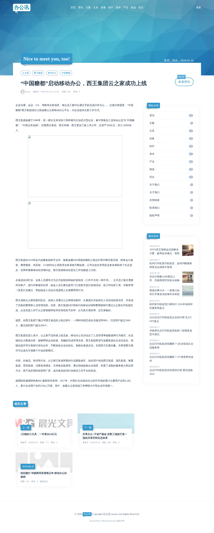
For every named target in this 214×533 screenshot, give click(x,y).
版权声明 (170, 215)
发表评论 (184, 80)
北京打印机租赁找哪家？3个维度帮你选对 (171, 357)
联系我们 (170, 207)
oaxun (28, 91)
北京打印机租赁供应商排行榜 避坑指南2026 (171, 370)
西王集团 (38, 73)
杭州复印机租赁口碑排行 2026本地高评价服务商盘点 (171, 304)
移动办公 (52, 73)
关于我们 (170, 184)
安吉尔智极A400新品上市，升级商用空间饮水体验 (164, 277)
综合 (140, 7)
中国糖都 (66, 73)
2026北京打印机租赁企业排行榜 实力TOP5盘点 (170, 318)
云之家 (25, 73)
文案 (88, 7)
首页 (73, 7)
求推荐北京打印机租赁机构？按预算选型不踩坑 (170, 331)
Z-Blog (103, 521)
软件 (110, 7)
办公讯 (21, 7)
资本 (118, 7)
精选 (133, 7)
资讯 (80, 7)
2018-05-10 (186, 60)
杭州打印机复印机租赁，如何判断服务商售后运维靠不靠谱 (170, 263)
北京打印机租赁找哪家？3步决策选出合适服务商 (171, 344)
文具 (95, 7)
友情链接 (170, 200)
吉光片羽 (120, 521)
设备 (103, 7)
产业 (125, 7)
